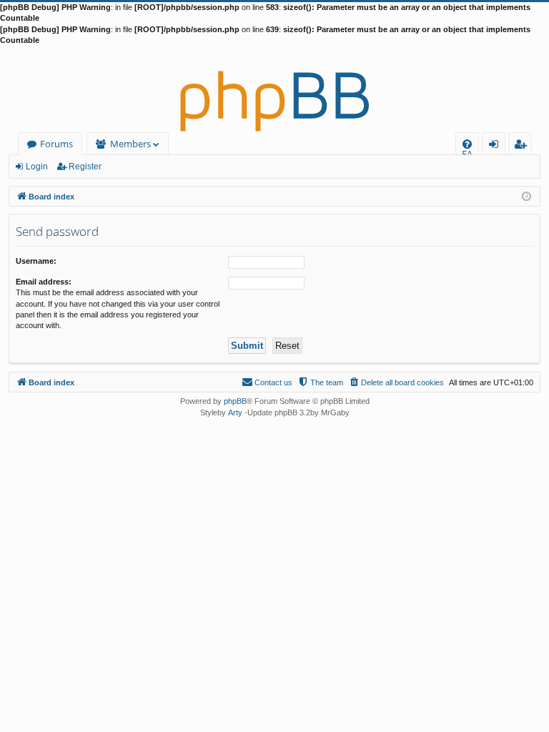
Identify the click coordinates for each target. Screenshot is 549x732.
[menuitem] (467, 144)
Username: (36, 261)
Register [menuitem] (523, 146)
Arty (235, 412)
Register (85, 167)
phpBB (235, 401)
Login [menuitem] (496, 146)
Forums (56, 143)
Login (37, 167)
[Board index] (274, 89)
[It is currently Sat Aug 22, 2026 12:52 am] (526, 195)
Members (130, 143)
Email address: (43, 281)
